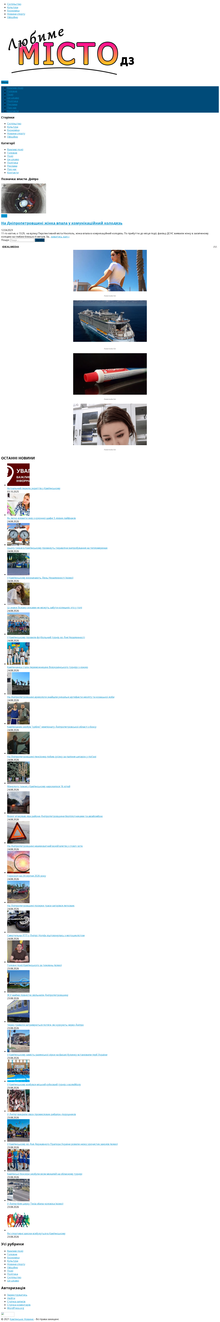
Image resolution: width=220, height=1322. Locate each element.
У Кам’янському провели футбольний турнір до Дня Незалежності (46, 637)
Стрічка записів (16, 1301)
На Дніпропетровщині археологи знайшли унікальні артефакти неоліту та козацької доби (60, 697)
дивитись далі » (60, 236)
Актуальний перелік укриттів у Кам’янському (33, 488)
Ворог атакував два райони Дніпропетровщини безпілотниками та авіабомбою (55, 816)
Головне (12, 91)
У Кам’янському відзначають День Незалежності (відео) (40, 577)
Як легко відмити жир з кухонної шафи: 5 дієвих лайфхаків (41, 518)
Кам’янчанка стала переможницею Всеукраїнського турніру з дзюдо (47, 667)
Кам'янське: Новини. (22, 1319)
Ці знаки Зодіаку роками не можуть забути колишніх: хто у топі (44, 607)
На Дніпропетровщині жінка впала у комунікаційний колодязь (61, 222)
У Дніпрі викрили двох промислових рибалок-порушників (41, 1114)
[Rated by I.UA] (7, 1316)
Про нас (11, 107)
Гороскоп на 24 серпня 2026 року (26, 875)
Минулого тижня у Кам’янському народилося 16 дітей (38, 786)
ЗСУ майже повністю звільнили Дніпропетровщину (37, 995)
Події (10, 94)
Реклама (12, 104)
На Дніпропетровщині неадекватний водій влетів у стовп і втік (45, 846)
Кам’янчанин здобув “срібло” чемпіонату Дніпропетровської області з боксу (51, 726)
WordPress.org (15, 1308)
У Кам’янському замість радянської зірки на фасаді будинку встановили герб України (57, 1054)
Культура (12, 7)
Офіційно (12, 17)
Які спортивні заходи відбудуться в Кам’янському (36, 1233)
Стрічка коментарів (19, 1304)
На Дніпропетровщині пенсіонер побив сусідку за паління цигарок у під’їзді (51, 756)
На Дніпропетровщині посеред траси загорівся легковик (41, 905)
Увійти (11, 1298)
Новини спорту (16, 14)
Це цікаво (13, 97)
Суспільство (14, 4)
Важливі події (15, 88)
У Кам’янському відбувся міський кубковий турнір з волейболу (44, 1084)
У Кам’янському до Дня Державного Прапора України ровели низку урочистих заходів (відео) (62, 1144)
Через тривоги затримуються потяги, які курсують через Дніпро (45, 1024)
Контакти (13, 111)
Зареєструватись (17, 1295)
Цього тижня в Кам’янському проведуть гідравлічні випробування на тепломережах (57, 548)
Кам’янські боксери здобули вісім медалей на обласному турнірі (44, 1174)
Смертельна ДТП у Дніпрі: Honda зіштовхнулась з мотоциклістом (46, 935)
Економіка (13, 10)
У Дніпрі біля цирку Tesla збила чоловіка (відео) (35, 1203)
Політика (12, 101)
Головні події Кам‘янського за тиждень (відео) (34, 965)
